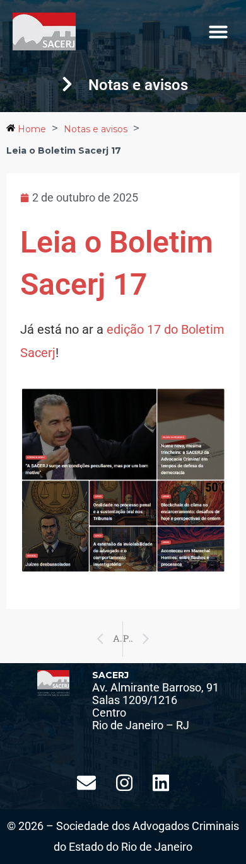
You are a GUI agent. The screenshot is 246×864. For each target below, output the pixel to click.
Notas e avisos (95, 129)
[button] (218, 31)
